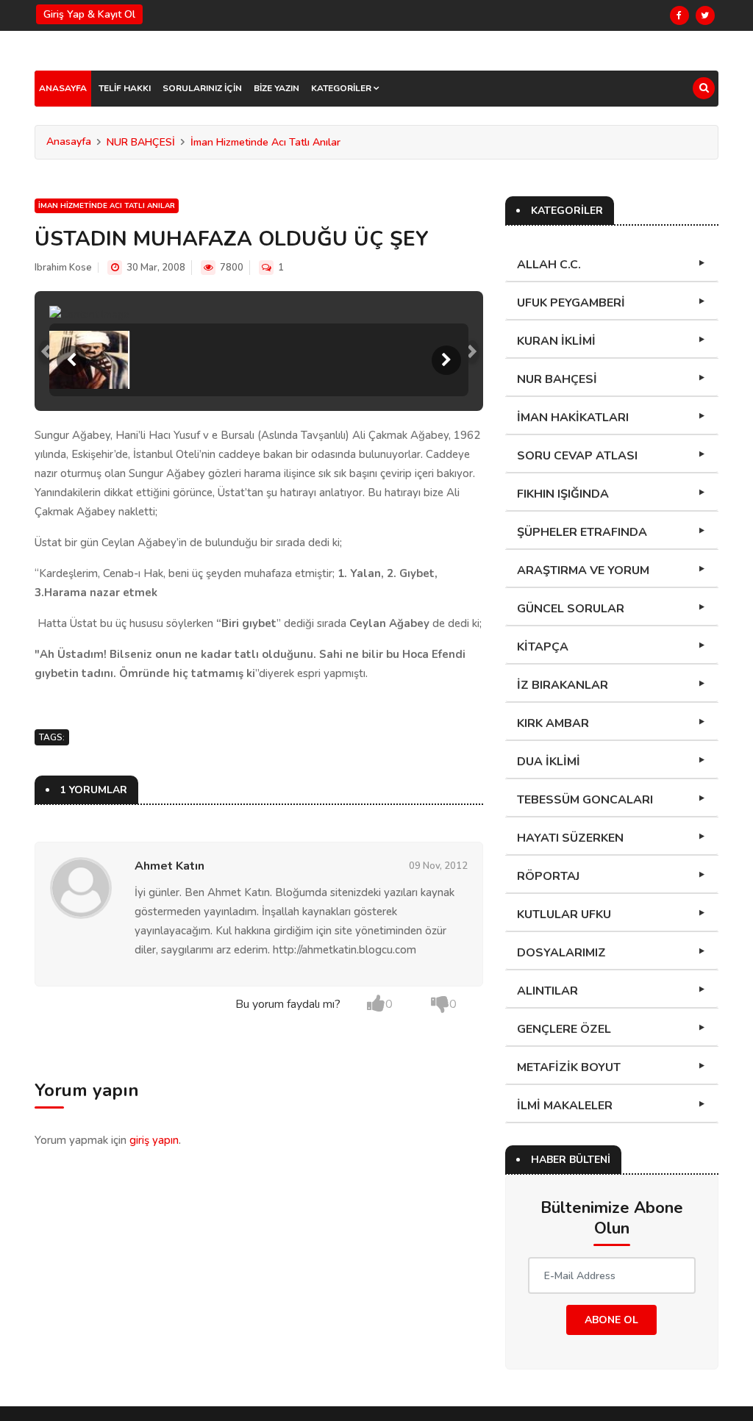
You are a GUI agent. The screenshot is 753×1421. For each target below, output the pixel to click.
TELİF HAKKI (125, 88)
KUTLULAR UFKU (564, 914)
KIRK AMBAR (553, 723)
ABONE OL (611, 1320)
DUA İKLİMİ (548, 762)
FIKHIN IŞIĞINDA (563, 494)
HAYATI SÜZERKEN (570, 838)
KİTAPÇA (542, 647)
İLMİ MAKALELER (565, 1106)
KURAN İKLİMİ (556, 341)
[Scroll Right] (446, 360)
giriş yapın (154, 1140)
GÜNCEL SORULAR (570, 609)
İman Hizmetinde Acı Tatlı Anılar (265, 142)
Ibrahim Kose (63, 267)
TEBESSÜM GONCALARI (585, 800)
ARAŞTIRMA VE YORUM (583, 570)
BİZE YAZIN (276, 88)
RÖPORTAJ (548, 876)
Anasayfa (68, 141)
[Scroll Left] (71, 360)
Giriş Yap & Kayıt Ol (89, 14)
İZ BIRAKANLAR (562, 685)
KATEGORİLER (342, 88)
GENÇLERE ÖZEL (564, 1029)
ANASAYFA (63, 88)
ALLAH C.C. (549, 265)
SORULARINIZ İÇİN (202, 88)
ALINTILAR (547, 991)
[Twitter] (705, 15)
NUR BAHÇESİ (141, 142)
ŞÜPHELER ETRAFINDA (582, 532)
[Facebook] (679, 15)
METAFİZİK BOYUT (569, 1067)
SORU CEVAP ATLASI (577, 456)
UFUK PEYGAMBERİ (571, 303)
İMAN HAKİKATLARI (573, 417)
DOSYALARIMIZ (561, 953)
